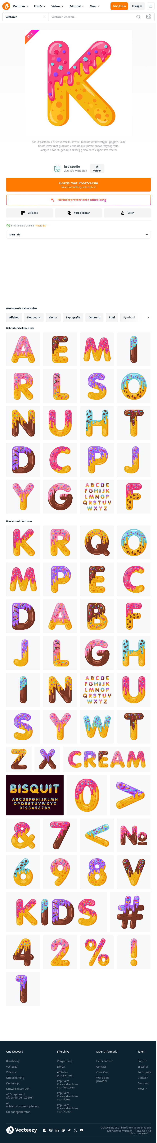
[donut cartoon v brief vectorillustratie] (133, 872)
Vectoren (19, 6)
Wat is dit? (40, 225)
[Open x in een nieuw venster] (75, 1130)
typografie (73, 317)
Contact (101, 1066)
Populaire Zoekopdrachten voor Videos (67, 1108)
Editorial (75, 6)
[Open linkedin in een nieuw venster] (57, 1130)
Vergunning (64, 1061)
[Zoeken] (138, 16)
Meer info (14, 234)
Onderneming (15, 1077)
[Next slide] (142, 317)
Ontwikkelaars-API (17, 1089)
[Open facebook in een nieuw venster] (44, 1130)
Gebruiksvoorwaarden (117, 1130)
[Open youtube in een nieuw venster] (81, 1130)
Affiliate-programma (64, 1073)
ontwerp (94, 317)
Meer (93, 6)
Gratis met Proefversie (78, 185)
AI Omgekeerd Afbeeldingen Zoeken (20, 1095)
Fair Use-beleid (136, 1133)
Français (140, 1083)
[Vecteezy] (6, 6)
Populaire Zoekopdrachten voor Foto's (67, 1096)
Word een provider (102, 1079)
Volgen (97, 170)
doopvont (33, 317)
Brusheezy (13, 1061)
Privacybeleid (140, 1130)
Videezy (11, 1072)
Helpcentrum (104, 1061)
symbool (129, 317)
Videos (56, 6)
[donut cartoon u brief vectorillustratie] (60, 423)
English (139, 1061)
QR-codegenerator (18, 1112)
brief (112, 317)
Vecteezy (11, 1066)
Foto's (38, 6)
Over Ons (102, 1072)
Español (140, 1066)
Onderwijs (12, 1083)
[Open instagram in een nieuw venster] (50, 1130)
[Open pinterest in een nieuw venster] (63, 1130)
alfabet (14, 317)
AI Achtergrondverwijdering (22, 1104)
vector (53, 317)
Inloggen (137, 6)
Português (141, 1072)
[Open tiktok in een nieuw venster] (69, 1130)
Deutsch (140, 1077)
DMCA (61, 1066)
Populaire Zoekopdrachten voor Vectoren (67, 1084)
